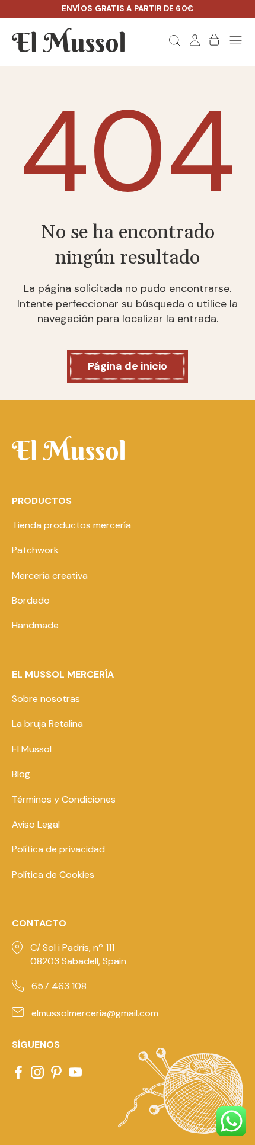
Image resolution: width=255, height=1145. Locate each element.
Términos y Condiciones (64, 799)
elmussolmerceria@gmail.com (94, 1013)
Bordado (31, 600)
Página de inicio (127, 366)
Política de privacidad (58, 849)
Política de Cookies (53, 874)
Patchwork (35, 550)
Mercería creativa (50, 575)
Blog (21, 774)
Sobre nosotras (46, 698)
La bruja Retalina (47, 723)
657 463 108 (59, 986)
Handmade (35, 625)
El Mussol (32, 749)
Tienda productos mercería (71, 525)
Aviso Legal (36, 824)
